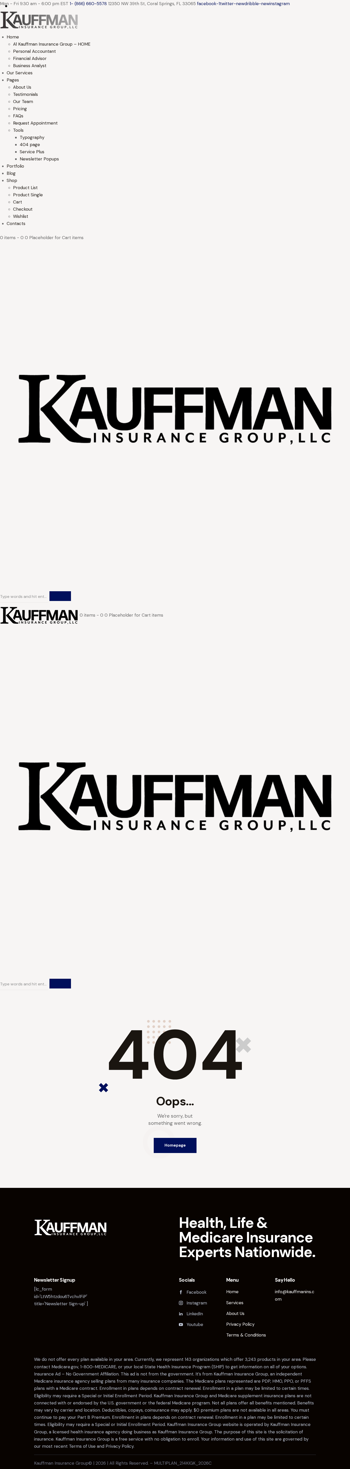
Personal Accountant (34, 51)
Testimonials (25, 94)
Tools (18, 130)
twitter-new (232, 3)
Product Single (28, 195)
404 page (30, 144)
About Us (22, 87)
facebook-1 (208, 3)
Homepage (175, 1145)
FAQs (18, 116)
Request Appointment (35, 123)
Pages (13, 80)
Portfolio (15, 166)
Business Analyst (29, 65)
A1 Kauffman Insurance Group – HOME (51, 44)
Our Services (20, 73)
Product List (25, 187)
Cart (17, 202)
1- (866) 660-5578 (88, 3)
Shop (12, 180)
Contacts (16, 223)
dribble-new (257, 3)
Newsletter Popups (39, 159)
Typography (32, 137)
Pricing (20, 108)
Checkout (23, 209)
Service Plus (32, 152)
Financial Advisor (30, 58)
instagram (280, 3)
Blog (11, 173)
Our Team (23, 101)
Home (13, 37)
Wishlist (20, 216)
